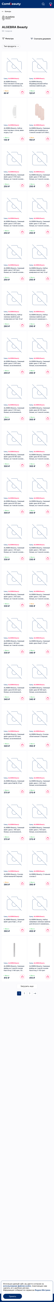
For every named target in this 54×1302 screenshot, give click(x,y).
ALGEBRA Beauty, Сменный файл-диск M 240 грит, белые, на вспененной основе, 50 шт (14, 690)
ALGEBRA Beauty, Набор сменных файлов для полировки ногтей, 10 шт (13, 317)
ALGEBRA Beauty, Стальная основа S (39, 875)
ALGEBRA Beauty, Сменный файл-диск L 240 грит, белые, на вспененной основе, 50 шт (39, 783)
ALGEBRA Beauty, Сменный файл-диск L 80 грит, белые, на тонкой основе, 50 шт (14, 643)
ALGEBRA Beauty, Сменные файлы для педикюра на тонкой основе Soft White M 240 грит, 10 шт (39, 130)
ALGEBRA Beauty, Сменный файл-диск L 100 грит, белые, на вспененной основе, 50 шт (39, 830)
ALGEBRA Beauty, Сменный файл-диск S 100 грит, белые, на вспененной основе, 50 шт (14, 410)
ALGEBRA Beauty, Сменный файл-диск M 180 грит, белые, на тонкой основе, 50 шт (14, 457)
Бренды (8, 11)
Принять (12, 1296)
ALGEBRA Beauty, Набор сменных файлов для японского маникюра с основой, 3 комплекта (38, 317)
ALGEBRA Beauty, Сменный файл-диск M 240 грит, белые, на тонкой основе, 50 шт (39, 457)
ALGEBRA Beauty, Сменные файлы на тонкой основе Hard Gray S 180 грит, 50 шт (14, 968)
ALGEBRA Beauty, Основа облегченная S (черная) (38, 735)
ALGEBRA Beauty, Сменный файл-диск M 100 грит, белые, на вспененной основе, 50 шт (14, 736)
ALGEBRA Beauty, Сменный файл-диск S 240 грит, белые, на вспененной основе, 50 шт (14, 363)
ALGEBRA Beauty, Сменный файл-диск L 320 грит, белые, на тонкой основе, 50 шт (39, 597)
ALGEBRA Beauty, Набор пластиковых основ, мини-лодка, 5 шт (14, 130)
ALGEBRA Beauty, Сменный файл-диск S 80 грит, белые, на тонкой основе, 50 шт (14, 270)
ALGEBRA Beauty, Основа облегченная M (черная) (13, 875)
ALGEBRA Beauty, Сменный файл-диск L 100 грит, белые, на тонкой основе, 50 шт (14, 550)
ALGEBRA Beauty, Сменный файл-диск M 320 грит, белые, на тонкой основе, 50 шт (14, 503)
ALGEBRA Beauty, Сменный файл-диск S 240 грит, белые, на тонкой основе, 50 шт (14, 223)
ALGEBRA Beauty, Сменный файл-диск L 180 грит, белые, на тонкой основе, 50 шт (39, 550)
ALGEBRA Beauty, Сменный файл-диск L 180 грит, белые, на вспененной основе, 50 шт (14, 830)
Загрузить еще (27, 986)
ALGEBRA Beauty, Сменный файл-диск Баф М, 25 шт (14, 782)
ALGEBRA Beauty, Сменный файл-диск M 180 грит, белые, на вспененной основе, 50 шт (39, 690)
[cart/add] (22, 92)
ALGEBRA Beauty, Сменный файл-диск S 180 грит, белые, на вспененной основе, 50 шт (39, 363)
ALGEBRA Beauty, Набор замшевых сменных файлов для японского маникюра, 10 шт (39, 922)
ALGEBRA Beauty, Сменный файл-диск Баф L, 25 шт (14, 921)
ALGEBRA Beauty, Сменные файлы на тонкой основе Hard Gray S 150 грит (39, 968)
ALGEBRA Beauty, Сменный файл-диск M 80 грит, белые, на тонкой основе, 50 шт (39, 503)
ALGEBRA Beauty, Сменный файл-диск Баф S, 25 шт (39, 642)
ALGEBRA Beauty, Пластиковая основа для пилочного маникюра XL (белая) (13, 84)
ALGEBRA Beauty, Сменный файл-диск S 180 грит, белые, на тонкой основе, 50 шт (39, 177)
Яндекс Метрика (42, 1290)
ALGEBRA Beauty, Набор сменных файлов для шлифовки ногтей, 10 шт (38, 270)
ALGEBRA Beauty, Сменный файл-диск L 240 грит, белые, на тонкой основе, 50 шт (14, 597)
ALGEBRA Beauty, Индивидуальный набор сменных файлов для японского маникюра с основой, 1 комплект (38, 84)
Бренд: (11, 78)
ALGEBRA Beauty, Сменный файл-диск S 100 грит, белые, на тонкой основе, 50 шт (14, 177)
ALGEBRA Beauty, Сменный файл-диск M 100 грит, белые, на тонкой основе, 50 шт (39, 410)
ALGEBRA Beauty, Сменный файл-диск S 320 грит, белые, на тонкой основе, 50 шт (39, 223)
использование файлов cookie (17, 1286)
